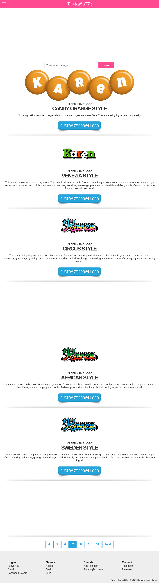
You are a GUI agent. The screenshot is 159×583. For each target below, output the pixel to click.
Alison (49, 566)
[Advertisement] (79, 35)
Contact (127, 562)
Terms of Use (123, 580)
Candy (11, 569)
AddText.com (91, 566)
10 (97, 544)
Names (50, 562)
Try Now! (106, 65)
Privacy (113, 580)
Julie (48, 573)
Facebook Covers (17, 573)
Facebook (127, 566)
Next (108, 544)
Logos (12, 562)
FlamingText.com (93, 569)
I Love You (13, 566)
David (49, 569)
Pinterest (127, 569)
